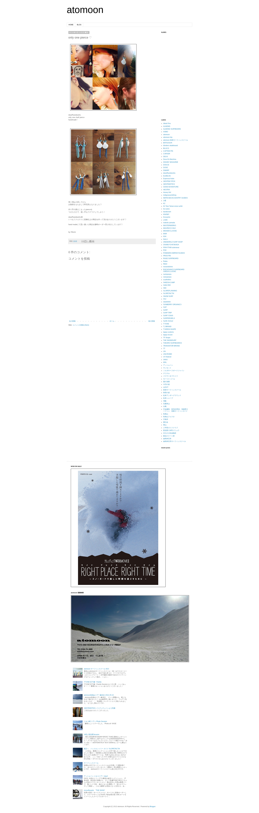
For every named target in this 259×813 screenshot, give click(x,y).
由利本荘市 (167, 439)
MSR (165, 234)
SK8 (164, 288)
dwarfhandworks (169, 173)
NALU (165, 239)
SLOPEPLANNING (170, 291)
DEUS (165, 157)
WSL (165, 362)
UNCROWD (167, 354)
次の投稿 (72, 321)
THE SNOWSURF (169, 340)
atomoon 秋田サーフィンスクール (175, 140)
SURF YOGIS (168, 316)
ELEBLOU (167, 176)
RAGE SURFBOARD (170, 258)
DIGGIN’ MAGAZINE (170, 162)
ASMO (165, 132)
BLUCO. (166, 148)
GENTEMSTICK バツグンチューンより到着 (99, 708)
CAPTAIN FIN (168, 151)
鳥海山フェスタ (169, 417)
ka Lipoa (166, 209)
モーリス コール (169, 379)
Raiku (165, 261)
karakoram (167, 212)
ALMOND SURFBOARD (172, 129)
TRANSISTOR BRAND (171, 346)
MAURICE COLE (169, 228)
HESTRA (166, 190)
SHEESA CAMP (169, 282)
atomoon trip (167, 137)
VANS (165, 360)
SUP (165, 307)
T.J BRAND (167, 326)
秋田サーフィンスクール (172, 390)
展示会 (165, 422)
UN (164, 351)
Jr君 (164, 201)
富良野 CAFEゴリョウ (171, 430)
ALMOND (166, 126)
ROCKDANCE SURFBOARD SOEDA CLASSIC (173, 270)
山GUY (165, 387)
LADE (165, 220)
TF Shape (166, 338)
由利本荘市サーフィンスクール (174, 441)
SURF (165, 310)
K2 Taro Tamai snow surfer (173, 206)
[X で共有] (88, 241)
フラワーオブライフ (170, 376)
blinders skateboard (170, 145)
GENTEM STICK (169, 181)
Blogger (152, 806)
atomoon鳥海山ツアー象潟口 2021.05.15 (99, 695)
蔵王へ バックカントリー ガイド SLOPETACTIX (102, 749)
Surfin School (168, 321)
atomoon (85, 9)
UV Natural (167, 357)
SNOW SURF (168, 296)
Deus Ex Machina (169, 159)
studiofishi (167, 302)
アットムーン (168, 365)
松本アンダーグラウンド (172, 395)
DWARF (166, 170)
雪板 (164, 401)
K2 (164, 203)
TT (164, 348)
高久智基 (166, 382)
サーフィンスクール (91, 763)
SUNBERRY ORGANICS (172, 304)
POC (165, 250)
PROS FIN (167, 256)
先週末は (166, 404)
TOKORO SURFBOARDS (172, 343)
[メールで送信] (82, 241)
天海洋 (165, 419)
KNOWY (166, 214)
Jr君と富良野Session (91, 734)
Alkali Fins (167, 123)
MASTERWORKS (169, 225)
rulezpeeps (167, 277)
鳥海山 (165, 414)
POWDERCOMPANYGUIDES (174, 253)
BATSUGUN (167, 143)
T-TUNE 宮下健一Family (92, 682)
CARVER (166, 154)
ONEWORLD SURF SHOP (173, 242)
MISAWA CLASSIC (170, 231)
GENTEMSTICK (169, 184)
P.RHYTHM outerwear (171, 247)
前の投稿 (151, 321)
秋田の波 (166, 393)
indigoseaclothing (169, 195)
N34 (164, 236)
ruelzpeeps (167, 274)
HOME (71, 25)
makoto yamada (169, 223)
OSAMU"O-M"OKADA (171, 245)
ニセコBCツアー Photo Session (95, 721)
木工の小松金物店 (169, 433)
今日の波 (166, 384)
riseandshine (168, 267)
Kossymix (166, 217)
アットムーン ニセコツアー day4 (96, 776)
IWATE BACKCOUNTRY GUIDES (175, 198)
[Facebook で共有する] (90, 241)
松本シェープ (168, 398)
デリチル (166, 373)
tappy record (167, 335)
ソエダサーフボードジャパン (173, 371)
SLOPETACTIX (168, 293)
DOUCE (166, 165)
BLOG (79, 25)
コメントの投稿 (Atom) (80, 325)
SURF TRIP (167, 313)
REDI (165, 264)
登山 (164, 425)
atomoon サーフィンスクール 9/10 (96, 669)
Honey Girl (167, 192)
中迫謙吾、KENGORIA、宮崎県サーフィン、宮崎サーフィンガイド (175, 410)
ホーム (112, 321)
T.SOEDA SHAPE (169, 329)
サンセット (167, 368)
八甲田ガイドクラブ (170, 428)
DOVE (165, 167)
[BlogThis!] (85, 241)
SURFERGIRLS (169, 318)
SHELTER (167, 285)
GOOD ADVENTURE (170, 187)
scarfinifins (167, 280)
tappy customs (168, 332)
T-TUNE (166, 324)
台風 (164, 406)
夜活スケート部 (169, 436)
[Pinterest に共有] (93, 241)
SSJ (164, 299)
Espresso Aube (168, 179)
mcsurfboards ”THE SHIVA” (94, 790)
